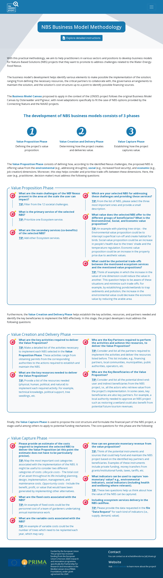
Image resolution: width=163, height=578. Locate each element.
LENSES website (119, 566)
